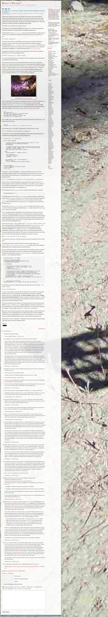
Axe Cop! (49, 52)
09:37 (21, 499)
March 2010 (50, 130)
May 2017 (50, 85)
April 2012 (50, 106)
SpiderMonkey (53, 12)
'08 (57, 9)
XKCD (49, 76)
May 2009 (50, 140)
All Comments (50, 168)
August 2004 (50, 159)
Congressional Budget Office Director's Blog (53, 57)
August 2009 (50, 137)
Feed (49, 167)
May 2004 (50, 162)
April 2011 (50, 118)
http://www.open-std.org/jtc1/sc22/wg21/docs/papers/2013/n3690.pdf (18, 481)
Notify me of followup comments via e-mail (13, 584)
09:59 (18, 540)
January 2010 (50, 132)
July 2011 (49, 115)
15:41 (18, 366)
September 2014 (51, 99)
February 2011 (50, 120)
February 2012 (50, 108)
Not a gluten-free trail (51, 32)
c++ (9, 13)
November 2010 (51, 123)
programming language (28, 13)
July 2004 (49, 160)
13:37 (6, 568)
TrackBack (21, 570)
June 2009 (50, 139)
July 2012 (49, 105)
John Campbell (50, 63)
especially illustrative (17, 552)
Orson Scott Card (51, 65)
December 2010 (51, 122)
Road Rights (50, 71)
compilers (14, 13)
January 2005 (50, 154)
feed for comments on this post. (10, 570)
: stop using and (52, 30)
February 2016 (50, 91)
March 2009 (50, 142)
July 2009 (49, 138)
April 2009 (50, 141)
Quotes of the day (51, 41)
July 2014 (49, 100)
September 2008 (51, 147)
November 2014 (51, 97)
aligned (37, 46)
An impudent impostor (52, 51)
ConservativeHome (51, 58)
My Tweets (50, 48)
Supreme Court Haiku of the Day (53, 74)
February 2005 (50, 153)
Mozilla (49, 13)
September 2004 (51, 158)
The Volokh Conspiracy (52, 75)
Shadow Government (51, 73)
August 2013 (50, 103)
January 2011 (50, 121)
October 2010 (50, 124)
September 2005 (51, 151)
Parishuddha (24, 615)
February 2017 (50, 86)
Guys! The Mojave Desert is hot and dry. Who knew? (53, 35)
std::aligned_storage (36, 13)
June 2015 (50, 94)
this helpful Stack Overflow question (16, 506)
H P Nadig (30, 615)
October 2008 (50, 146)
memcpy (18, 13)
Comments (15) (41, 328)
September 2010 (51, 125)
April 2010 (50, 129)
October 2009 (50, 136)
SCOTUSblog (50, 72)
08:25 (21, 396)
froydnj (34, 314)
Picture (33, 615)
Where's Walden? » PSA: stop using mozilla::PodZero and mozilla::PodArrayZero (24, 566)
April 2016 (50, 90)
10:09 (18, 561)
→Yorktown (56, 11)
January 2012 (50, 109)
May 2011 (50, 117)
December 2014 (51, 96)
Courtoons (50, 59)
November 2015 (51, 92)
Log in (49, 166)
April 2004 (50, 163)
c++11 (11, 13)
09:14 (18, 442)
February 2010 (50, 131)
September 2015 (51, 93)
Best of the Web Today (51, 53)
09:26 (18, 475)
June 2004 (50, 161)
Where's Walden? (11, 3)
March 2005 (50, 152)
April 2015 (50, 95)
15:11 (23, 336)
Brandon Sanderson (51, 55)
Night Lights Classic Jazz (52, 64)
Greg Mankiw (50, 61)
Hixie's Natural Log (51, 62)
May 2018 (50, 83)
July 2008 (49, 149)
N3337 (31, 504)
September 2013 (51, 102)
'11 (54, 10)
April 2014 (50, 101)
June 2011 (50, 116)
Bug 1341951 (17, 217)
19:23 (23, 377)
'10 (49, 10)
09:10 (21, 419)
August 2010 (50, 126)
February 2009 (50, 143)
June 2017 (50, 84)
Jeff (10, 366)
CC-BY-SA (24, 98)
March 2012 (50, 107)
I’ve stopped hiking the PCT (53, 33)
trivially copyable (33, 108)
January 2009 (50, 144)
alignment (6, 13)
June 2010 (50, 127)
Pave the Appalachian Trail (52, 66)
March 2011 (50, 119)
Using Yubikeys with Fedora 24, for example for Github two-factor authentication (54, 43)
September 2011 (51, 114)
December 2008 (51, 145)
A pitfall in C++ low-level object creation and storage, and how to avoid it (53, 39)
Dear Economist (51, 60)
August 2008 (50, 148)
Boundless (50, 54)
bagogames (29, 98)
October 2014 (50, 98)
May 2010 (50, 128)
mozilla (22, 13)
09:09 (21, 411)
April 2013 (50, 104)
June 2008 (50, 150)
